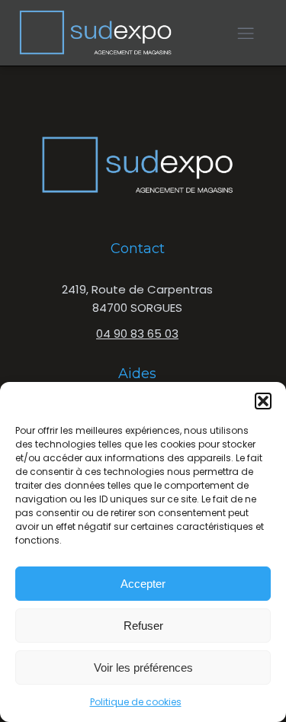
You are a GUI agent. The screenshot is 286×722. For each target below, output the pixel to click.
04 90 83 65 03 (137, 334)
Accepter (143, 583)
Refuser (143, 625)
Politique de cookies (136, 701)
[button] (263, 401)
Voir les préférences (143, 667)
